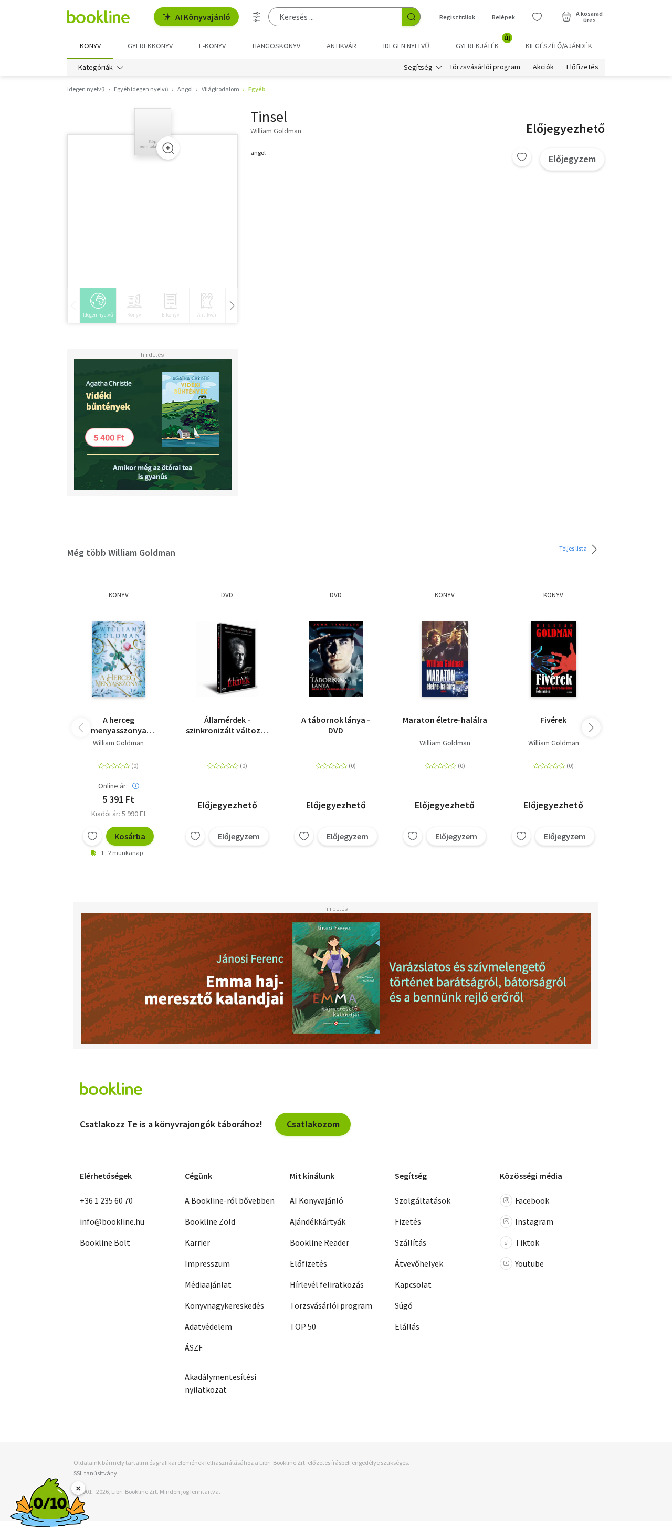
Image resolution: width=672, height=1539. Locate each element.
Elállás (407, 1326)
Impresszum (207, 1263)
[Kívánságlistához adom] (521, 156)
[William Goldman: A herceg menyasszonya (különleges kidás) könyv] (118, 659)
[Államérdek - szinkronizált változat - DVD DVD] (227, 659)
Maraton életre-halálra (445, 719)
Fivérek (553, 719)
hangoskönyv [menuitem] (276, 45)
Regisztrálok (457, 17)
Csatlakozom (313, 1124)
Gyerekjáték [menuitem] (483, 42)
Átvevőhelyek (419, 1263)
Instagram (534, 1221)
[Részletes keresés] (256, 16)
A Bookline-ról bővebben (230, 1200)
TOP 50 (303, 1326)
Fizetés (408, 1221)
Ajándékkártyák (317, 1221)
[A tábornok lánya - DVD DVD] (336, 659)
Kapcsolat (413, 1284)
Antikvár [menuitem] (341, 45)
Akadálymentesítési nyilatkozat (220, 1383)
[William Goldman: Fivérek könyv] (554, 659)
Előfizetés (582, 67)
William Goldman (118, 742)
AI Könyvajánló (202, 17)
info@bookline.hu (112, 1221)
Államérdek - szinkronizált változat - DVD (227, 724)
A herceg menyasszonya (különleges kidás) (119, 724)
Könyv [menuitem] (90, 45)
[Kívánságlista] (537, 16)
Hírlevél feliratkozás (327, 1284)
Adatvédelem (208, 1326)
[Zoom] (168, 148)
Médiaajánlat (208, 1284)
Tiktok (527, 1242)
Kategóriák (95, 67)
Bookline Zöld (210, 1221)
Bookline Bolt (105, 1242)
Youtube (529, 1263)
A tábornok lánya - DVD (335, 724)
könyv (119, 595)
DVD (227, 595)
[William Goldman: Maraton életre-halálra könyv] (445, 659)
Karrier (197, 1242)
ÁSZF (194, 1347)
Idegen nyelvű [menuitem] (406, 45)
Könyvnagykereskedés (224, 1305)
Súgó (404, 1305)
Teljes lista (573, 548)
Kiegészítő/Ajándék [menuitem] (559, 45)
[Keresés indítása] (411, 16)
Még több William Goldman (121, 552)
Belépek (503, 17)
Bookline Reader (319, 1242)
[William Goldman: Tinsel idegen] (152, 131)
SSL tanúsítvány (95, 1473)
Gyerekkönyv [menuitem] (150, 45)
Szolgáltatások (422, 1200)
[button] (591, 727)
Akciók (543, 67)
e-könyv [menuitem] (212, 45)
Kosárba (129, 836)
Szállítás (410, 1242)
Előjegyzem (572, 159)
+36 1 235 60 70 (106, 1200)
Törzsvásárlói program (484, 67)
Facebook (532, 1200)
